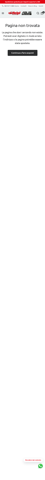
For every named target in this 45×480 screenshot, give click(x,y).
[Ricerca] (38, 13)
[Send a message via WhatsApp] (40, 466)
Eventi (41, 6)
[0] (41, 13)
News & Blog (32, 6)
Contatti (23, 6)
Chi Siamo (15, 6)
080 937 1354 (8, 6)
